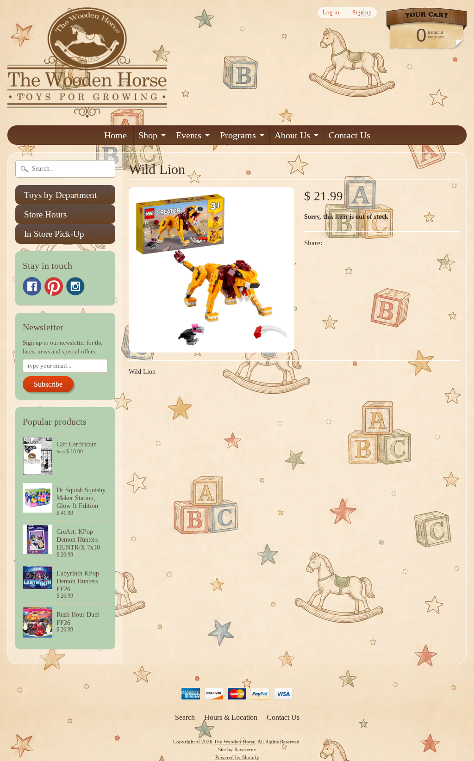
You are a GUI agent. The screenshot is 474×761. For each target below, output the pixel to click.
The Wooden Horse (234, 741)
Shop (147, 135)
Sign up (362, 13)
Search (185, 717)
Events (188, 135)
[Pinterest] (53, 286)
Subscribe (48, 384)
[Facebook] (32, 286)
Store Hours (45, 214)
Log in (331, 13)
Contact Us (349, 135)
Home (115, 135)
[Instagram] (75, 286)
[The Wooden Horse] (87, 112)
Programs (238, 135)
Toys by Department (60, 195)
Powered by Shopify (237, 757)
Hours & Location (230, 717)
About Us (292, 135)
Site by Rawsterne (237, 749)
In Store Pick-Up (54, 234)
